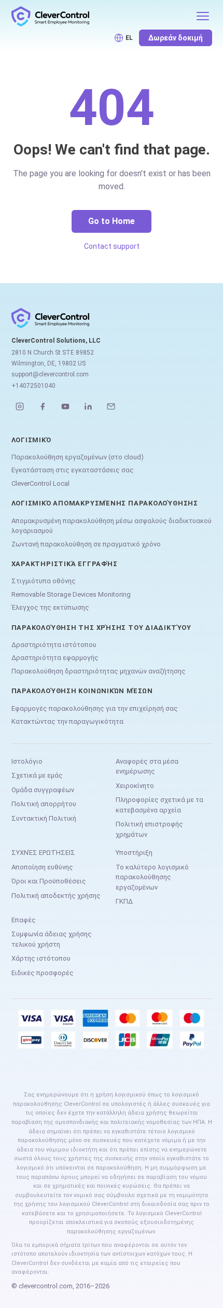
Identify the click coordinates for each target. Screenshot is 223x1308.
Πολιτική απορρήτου (43, 804)
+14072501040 (33, 385)
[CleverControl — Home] (100, 16)
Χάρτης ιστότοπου (41, 958)
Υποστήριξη (134, 852)
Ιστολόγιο (27, 761)
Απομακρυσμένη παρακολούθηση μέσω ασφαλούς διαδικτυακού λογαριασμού (111, 526)
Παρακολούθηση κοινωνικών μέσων (82, 691)
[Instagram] (19, 406)
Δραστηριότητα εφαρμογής (55, 658)
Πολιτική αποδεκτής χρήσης (56, 895)
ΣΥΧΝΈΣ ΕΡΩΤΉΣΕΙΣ (43, 852)
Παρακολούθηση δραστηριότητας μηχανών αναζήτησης (98, 671)
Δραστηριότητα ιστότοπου (53, 645)
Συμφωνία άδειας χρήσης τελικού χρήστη (51, 939)
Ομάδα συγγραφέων (42, 790)
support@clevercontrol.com (50, 374)
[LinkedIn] (88, 406)
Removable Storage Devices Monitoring (71, 594)
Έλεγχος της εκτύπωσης (50, 607)
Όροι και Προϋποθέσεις (48, 881)
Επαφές (23, 920)
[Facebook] (42, 406)
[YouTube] (65, 406)
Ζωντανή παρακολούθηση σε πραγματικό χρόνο (86, 544)
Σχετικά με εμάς (37, 775)
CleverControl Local (40, 483)
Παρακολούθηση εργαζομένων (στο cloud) (77, 457)
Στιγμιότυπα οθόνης (43, 581)
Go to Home (111, 221)
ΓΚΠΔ (124, 901)
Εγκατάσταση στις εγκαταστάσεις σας (72, 470)
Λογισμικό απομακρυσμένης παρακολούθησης (104, 503)
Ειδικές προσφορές (42, 973)
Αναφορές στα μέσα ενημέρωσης (147, 766)
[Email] (111, 406)
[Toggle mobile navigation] (202, 16)
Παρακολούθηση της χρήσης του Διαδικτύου (101, 627)
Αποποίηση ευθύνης (42, 867)
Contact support (112, 246)
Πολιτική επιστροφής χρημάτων (149, 829)
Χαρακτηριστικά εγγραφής (64, 564)
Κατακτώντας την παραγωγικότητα (67, 721)
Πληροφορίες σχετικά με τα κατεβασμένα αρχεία (159, 805)
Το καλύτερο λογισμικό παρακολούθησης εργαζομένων (152, 877)
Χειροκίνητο (135, 786)
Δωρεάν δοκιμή (175, 38)
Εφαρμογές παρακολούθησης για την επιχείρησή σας (94, 708)
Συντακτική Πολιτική (43, 818)
